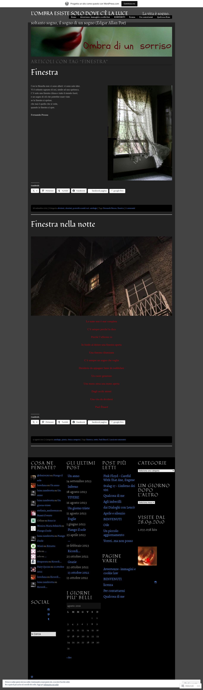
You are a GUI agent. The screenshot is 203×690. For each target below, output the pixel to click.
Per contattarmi (146, 17)
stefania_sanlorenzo (48, 510)
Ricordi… (56, 561)
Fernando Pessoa (110, 208)
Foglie (72, 519)
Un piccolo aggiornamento (113, 533)
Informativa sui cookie (51, 684)
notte (96, 439)
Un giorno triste (79, 508)
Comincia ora (129, 4)
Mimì (40, 546)
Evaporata (42, 561)
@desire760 (43, 475)
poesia (64, 439)
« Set (69, 657)
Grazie (72, 562)
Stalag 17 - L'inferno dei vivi (119, 488)
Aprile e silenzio (114, 513)
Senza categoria (74, 439)
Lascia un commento (118, 439)
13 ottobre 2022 (78, 572)
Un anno (54, 485)
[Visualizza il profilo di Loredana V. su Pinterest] (48, 614)
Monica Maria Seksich (49, 526)
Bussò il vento (44, 515)
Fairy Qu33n (43, 567)
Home (73, 17)
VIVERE (73, 497)
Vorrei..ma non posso (118, 541)
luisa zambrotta (45, 490)
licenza (132, 17)
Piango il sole (44, 530)
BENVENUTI (119, 17)
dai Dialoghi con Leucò (119, 507)
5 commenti (130, 208)
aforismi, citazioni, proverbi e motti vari (73, 208)
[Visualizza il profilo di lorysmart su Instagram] (48, 609)
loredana (42, 485)
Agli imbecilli (112, 501)
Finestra (44, 72)
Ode (106, 525)
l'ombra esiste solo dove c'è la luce (79, 13)
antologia (93, 208)
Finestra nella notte (63, 224)
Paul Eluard (103, 439)
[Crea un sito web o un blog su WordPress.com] (32, 677)
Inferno (73, 486)
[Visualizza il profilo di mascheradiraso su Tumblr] (48, 619)
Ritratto (51, 546)
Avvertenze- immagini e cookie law (95, 17)
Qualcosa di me (163, 17)
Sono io (52, 520)
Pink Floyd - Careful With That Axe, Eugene (119, 478)
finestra (121, 208)
